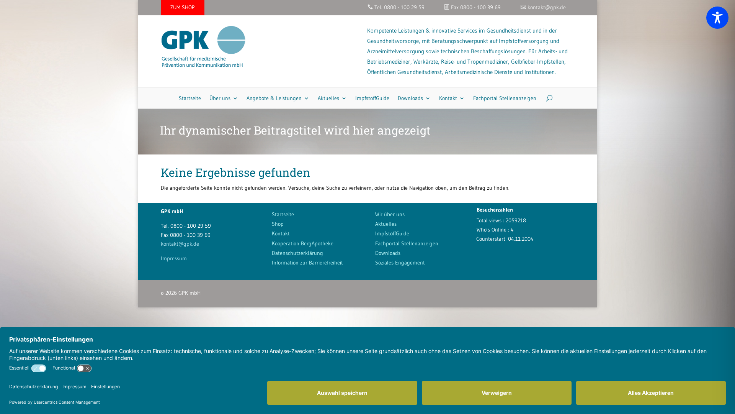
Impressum (174, 258)
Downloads (410, 98)
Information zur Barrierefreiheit (307, 262)
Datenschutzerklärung (297, 253)
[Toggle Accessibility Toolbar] (717, 18)
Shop (278, 223)
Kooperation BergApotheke (302, 243)
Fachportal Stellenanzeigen (504, 98)
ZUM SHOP (182, 7)
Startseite (190, 98)
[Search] (546, 98)
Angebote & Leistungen (274, 98)
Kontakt (448, 98)
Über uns (219, 98)
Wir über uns (390, 214)
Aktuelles (328, 98)
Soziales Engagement (400, 262)
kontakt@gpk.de (180, 243)
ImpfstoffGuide (372, 98)
